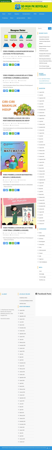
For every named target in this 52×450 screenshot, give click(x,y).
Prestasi (40, 253)
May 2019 (41, 188)
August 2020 (41, 162)
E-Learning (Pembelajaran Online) (26, 300)
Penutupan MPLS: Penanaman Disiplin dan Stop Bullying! (45, 54)
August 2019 (41, 182)
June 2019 (41, 185)
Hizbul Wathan (42, 235)
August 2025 (41, 100)
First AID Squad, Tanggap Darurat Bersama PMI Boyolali (45, 67)
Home (3, 14)
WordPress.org (42, 279)
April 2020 (41, 165)
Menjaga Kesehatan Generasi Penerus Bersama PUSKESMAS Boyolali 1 (45, 48)
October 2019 (41, 176)
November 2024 (42, 109)
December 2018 (42, 203)
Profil (9, 14)
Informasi (41, 14)
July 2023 (41, 136)
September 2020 (42, 159)
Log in (40, 271)
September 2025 (42, 98)
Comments (42, 276)
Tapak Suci (41, 259)
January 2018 (41, 220)
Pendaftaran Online (23, 297)
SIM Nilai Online (23, 303)
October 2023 (41, 130)
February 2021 (42, 150)
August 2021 (41, 147)
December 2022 (42, 144)
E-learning (5, 18)
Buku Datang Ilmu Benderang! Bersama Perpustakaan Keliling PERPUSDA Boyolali (45, 61)
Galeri (29, 18)
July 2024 (41, 121)
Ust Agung (15, 56)
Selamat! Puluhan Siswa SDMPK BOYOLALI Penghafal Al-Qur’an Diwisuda (45, 81)
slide (40, 256)
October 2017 (41, 223)
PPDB (35, 14)
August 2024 (41, 118)
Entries (41, 274)
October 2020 (41, 156)
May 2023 (41, 138)
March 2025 (41, 106)
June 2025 (41, 103)
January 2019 (41, 200)
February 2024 (42, 124)
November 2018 (42, 206)
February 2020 (42, 171)
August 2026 (41, 92)
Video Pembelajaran (7, 58)
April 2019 (41, 191)
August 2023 (41, 133)
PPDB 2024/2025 (42, 250)
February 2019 (42, 197)
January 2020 (42, 174)
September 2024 (42, 115)
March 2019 (41, 194)
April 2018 (41, 217)
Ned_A (40, 78)
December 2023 (42, 127)
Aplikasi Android (21, 18)
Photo (40, 247)
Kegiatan (17, 14)
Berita (25, 56)
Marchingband (42, 241)
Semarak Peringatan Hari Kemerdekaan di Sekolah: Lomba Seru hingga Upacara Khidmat (44, 40)
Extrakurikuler (26, 14)
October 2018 (41, 209)
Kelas (11, 18)
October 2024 (41, 112)
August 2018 (41, 211)
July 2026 (41, 95)
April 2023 (41, 141)
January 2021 (41, 153)
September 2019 (42, 179)
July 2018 (41, 214)
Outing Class (41, 244)
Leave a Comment (18, 58)
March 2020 (41, 168)
